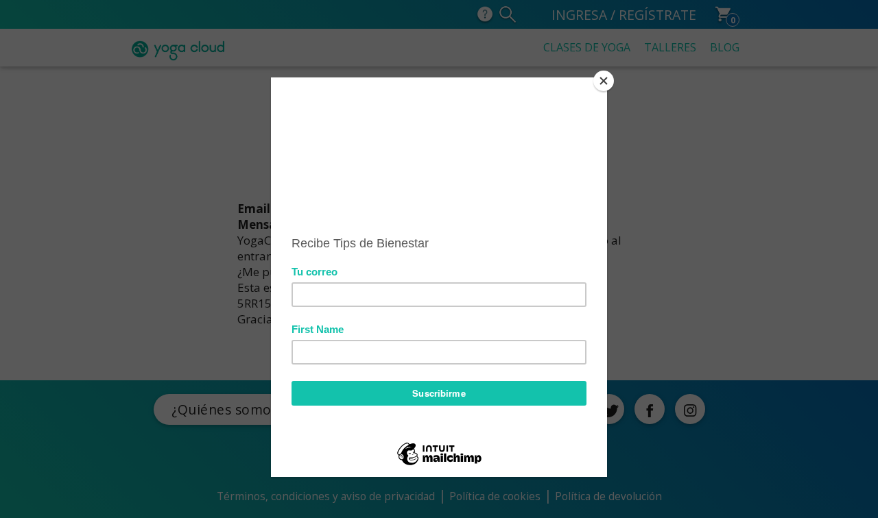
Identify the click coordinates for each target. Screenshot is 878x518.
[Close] (603, 81)
